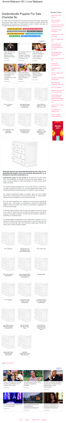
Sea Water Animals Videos (56, 69)
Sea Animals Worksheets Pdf (55, 64)
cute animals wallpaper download (15, 33)
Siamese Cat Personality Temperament (57, 78)
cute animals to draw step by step (34, 33)
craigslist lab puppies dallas (14, 29)
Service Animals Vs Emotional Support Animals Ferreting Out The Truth (57, 46)
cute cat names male (14, 36)
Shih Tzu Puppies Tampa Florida (55, 21)
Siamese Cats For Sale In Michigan (57, 35)
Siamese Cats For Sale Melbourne (57, 105)
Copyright (44, 419)
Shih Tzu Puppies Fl (56, 87)
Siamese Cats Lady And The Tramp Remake (57, 91)
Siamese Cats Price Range (56, 16)
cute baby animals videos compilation (32, 29)
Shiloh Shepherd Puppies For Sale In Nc (57, 83)
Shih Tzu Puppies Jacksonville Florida (56, 115)
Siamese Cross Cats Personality (56, 30)
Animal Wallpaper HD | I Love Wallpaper (22, 1)
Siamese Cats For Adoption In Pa (56, 110)
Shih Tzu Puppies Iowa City (57, 40)
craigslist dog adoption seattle (34, 31)
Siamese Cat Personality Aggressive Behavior (57, 25)
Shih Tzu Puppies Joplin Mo (57, 59)
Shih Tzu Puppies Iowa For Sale (57, 73)
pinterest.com (10, 363)
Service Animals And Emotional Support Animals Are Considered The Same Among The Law (57, 98)
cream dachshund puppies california (16, 31)
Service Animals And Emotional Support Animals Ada (56, 53)
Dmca (20, 419)
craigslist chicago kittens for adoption (30, 36)
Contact (27, 419)
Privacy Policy (35, 419)
